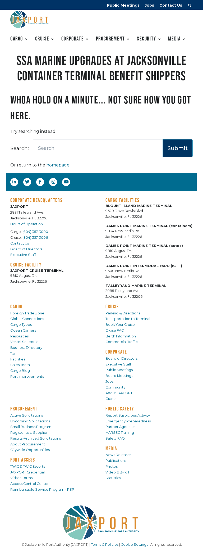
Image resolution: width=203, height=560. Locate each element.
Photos (111, 466)
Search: (19, 148)
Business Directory (26, 348)
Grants (110, 399)
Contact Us (170, 5)
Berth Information (120, 336)
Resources (19, 336)
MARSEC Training (119, 433)
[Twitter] (27, 182)
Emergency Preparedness (128, 421)
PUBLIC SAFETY (119, 409)
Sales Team (20, 365)
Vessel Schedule (24, 342)
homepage (58, 165)
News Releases (118, 455)
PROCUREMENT (24, 409)
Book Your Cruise (120, 325)
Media (174, 38)
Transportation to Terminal (127, 319)
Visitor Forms (21, 478)
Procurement (110, 38)
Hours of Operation (26, 224)
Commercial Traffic (121, 342)
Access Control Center (29, 484)
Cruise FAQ (114, 330)
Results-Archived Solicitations (35, 438)
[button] (189, 6)
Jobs (149, 5)
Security (146, 38)
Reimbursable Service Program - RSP (42, 489)
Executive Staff (23, 255)
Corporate (72, 38)
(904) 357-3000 (35, 232)
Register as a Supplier (29, 433)
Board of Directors (26, 249)
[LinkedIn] (14, 182)
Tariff (14, 353)
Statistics (113, 478)
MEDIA (111, 448)
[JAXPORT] (101, 522)
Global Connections (27, 319)
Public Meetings (123, 5)
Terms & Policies (104, 545)
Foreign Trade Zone (27, 313)
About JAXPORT (118, 393)
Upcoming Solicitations (30, 421)
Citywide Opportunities (30, 450)
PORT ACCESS (22, 460)
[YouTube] (67, 182)
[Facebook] (40, 182)
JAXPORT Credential (27, 472)
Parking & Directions (122, 313)
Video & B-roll (117, 472)
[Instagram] (54, 182)
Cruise (42, 38)
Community (115, 387)
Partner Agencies (120, 427)
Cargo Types (21, 325)
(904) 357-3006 (35, 238)
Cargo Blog (20, 371)
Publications (115, 461)
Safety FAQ (115, 438)
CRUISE (112, 306)
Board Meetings (119, 376)
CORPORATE (116, 352)
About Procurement (27, 444)
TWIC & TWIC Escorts (27, 466)
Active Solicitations (26, 415)
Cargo (16, 38)
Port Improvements (27, 376)
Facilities (17, 359)
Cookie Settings (134, 545)
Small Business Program (30, 427)
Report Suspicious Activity (127, 415)
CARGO (16, 306)
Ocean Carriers (23, 330)
